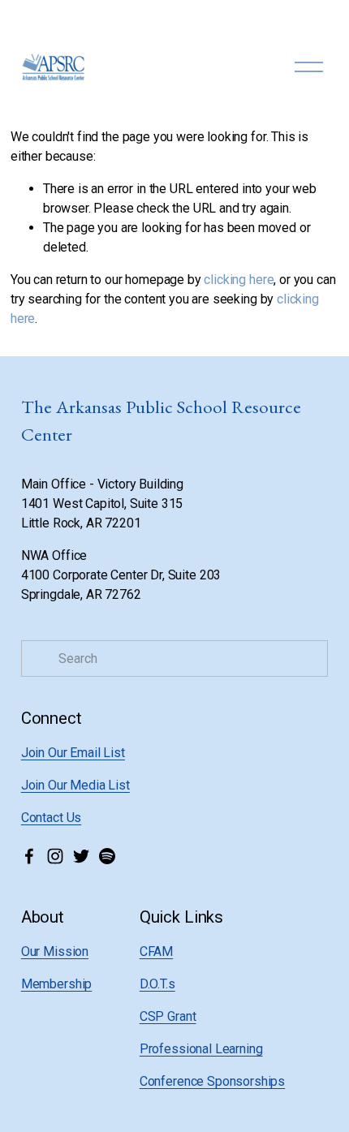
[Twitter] (81, 856)
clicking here (239, 279)
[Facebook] (29, 856)
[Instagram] (55, 856)
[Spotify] (107, 856)
